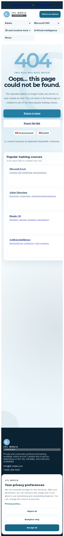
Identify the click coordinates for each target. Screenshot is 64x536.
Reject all (32, 511)
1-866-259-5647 (43, 5)
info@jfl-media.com (22, 5)
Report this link (32, 123)
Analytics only (32, 519)
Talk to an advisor (50, 14)
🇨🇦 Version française (24, 133)
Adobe (17, 23)
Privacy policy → (13, 504)
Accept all (32, 528)
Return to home (32, 113)
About (8, 37)
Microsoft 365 (46, 23)
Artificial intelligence (45, 30)
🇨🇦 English (44, 133)
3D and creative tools (17, 30)
